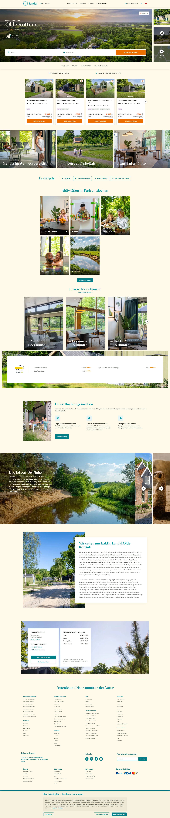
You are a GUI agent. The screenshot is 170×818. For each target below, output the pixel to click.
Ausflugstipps (57, 721)
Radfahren (25, 725)
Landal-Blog (57, 733)
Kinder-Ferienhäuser (91, 720)
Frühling (56, 735)
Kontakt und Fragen (27, 771)
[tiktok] (96, 760)
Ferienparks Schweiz (28, 704)
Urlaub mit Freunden (59, 701)
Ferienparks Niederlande (29, 706)
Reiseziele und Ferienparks (29, 696)
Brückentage (57, 745)
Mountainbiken (26, 728)
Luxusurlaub (57, 706)
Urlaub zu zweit (58, 711)
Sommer (56, 738)
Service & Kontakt (101, 3)
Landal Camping (89, 773)
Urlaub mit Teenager (122, 733)
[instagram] (92, 760)
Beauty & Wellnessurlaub (60, 726)
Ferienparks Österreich (28, 701)
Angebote (91, 3)
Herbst (56, 740)
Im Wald (87, 701)
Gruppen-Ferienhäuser (91, 733)
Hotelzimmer (120, 706)
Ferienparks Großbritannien (29, 716)
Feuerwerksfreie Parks (59, 719)
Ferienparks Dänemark (28, 709)
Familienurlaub (57, 699)
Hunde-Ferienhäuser (91, 728)
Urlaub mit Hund (58, 709)
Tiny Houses (120, 719)
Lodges (118, 709)
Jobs (55, 776)
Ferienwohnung (120, 699)
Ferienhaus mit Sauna (91, 715)
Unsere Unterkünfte (84, 292)
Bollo (118, 738)
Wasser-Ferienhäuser (122, 724)
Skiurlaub (25, 723)
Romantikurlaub (58, 724)
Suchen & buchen (72, 3)
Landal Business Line (90, 776)
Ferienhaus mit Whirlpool (92, 735)
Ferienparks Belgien (28, 711)
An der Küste (89, 699)
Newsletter (25, 773)
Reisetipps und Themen (60, 696)
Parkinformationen (84, 178)
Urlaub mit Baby (120, 730)
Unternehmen (57, 771)
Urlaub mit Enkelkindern (122, 735)
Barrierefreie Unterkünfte (92, 730)
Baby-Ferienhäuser (90, 723)
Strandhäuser (120, 716)
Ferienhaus (119, 701)
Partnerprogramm (58, 781)
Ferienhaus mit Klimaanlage (92, 713)
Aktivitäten (119, 740)
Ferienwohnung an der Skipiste (93, 725)
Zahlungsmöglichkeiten (28, 778)
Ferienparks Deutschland (29, 699)
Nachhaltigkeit (57, 773)
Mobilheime (120, 714)
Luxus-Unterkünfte (90, 718)
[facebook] (87, 760)
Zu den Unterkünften (125, 163)
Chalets (119, 704)
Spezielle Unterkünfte (91, 710)
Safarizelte (119, 711)
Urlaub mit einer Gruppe (60, 716)
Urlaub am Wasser (90, 706)
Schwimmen (26, 735)
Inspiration (83, 3)
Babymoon (56, 714)
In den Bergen (89, 704)
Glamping (56, 704)
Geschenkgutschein (28, 781)
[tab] (67, 488)
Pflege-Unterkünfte (90, 738)
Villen (118, 721)
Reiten (24, 733)
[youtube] (101, 760)
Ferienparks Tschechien (29, 714)
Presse (55, 783)
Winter (56, 743)
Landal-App (88, 771)
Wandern (25, 730)
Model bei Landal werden (60, 778)
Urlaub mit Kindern (121, 728)
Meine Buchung (102, 178)
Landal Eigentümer (89, 778)
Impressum (25, 776)
